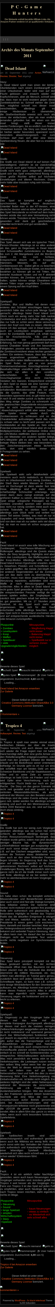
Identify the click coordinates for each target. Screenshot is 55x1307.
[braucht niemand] (30, 670)
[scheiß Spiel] (9, 670)
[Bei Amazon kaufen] (2, 66)
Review (3, 76)
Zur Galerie (6, 691)
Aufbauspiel (6, 733)
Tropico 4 (13, 725)
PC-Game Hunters (27, 9)
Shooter (12, 76)
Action (38, 72)
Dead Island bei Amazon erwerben (20, 688)
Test (20, 76)
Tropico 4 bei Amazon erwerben (18, 1264)
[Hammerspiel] (26, 675)
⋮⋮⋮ (5, 39)
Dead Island (15, 68)
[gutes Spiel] (8, 675)
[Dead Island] (9, 147)
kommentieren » (9, 1290)
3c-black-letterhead (36, 1300)
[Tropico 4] (7, 813)
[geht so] (48, 670)
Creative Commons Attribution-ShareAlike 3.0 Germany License (27, 704)
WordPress (20, 1300)
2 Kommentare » (9, 714)
